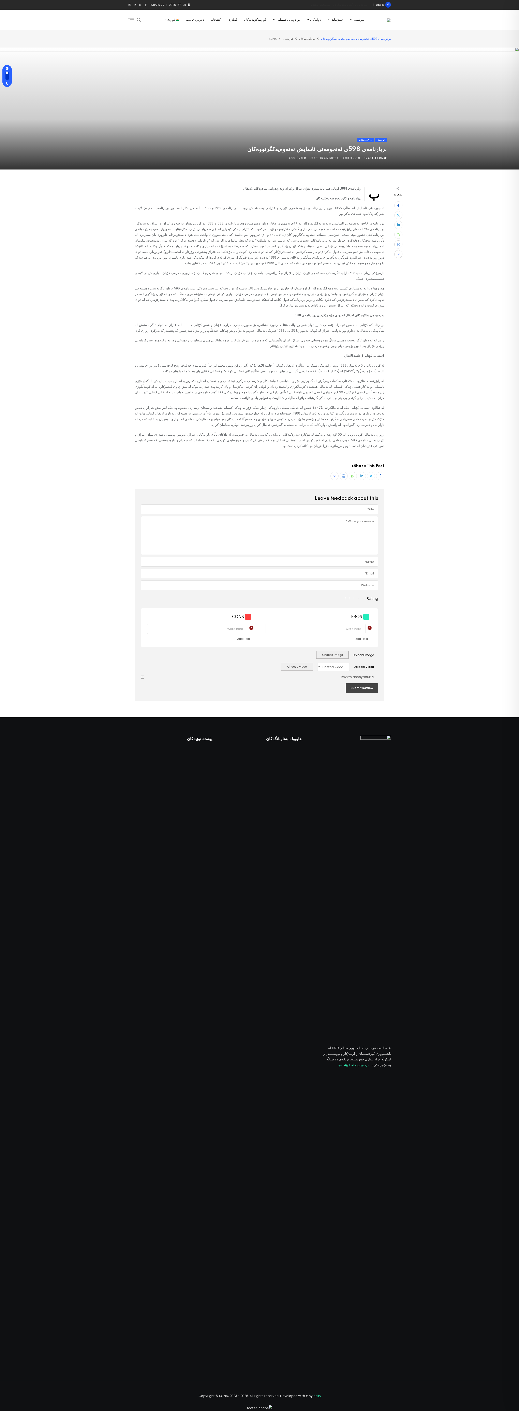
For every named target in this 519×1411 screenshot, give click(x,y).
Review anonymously (357, 677)
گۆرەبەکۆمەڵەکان (255, 19)
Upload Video (364, 667)
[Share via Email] (398, 254)
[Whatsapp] (398, 235)
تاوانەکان (315, 19)
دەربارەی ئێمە (195, 19)
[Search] (139, 20)
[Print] (398, 244)
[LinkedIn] (398, 225)
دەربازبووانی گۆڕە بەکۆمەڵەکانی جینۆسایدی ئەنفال (339, 5)
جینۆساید (337, 19)
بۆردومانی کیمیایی (288, 19)
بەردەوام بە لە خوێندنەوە (354, 1065)
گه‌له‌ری (232, 19)
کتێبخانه (216, 19)
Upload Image (363, 655)
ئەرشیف (359, 19)
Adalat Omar (377, 158)
